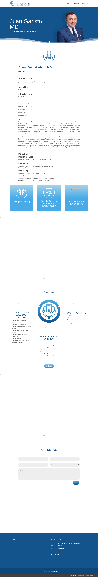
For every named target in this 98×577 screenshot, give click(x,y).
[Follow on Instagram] (56, 560)
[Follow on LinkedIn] (60, 560)
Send (76, 483)
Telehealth (49, 366)
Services (76, 3)
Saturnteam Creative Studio (85, 575)
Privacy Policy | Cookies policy (50, 571)
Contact (83, 3)
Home (67, 3)
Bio (71, 3)
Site (41, 571)
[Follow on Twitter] (53, 560)
